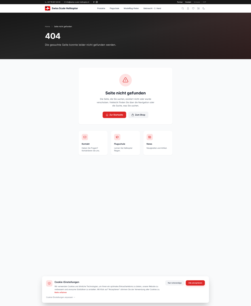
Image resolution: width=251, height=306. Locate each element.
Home (47, 26)
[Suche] (182, 8)
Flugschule (114, 8)
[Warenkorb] (198, 8)
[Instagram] (97, 2)
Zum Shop (140, 114)
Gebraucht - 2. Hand (152, 8)
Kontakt (188, 2)
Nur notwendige (175, 283)
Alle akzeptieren (195, 283)
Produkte (101, 8)
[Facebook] (94, 2)
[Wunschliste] (193, 8)
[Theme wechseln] (203, 8)
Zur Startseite (116, 114)
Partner (180, 2)
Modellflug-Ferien (131, 8)
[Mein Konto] (188, 8)
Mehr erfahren (61, 292)
